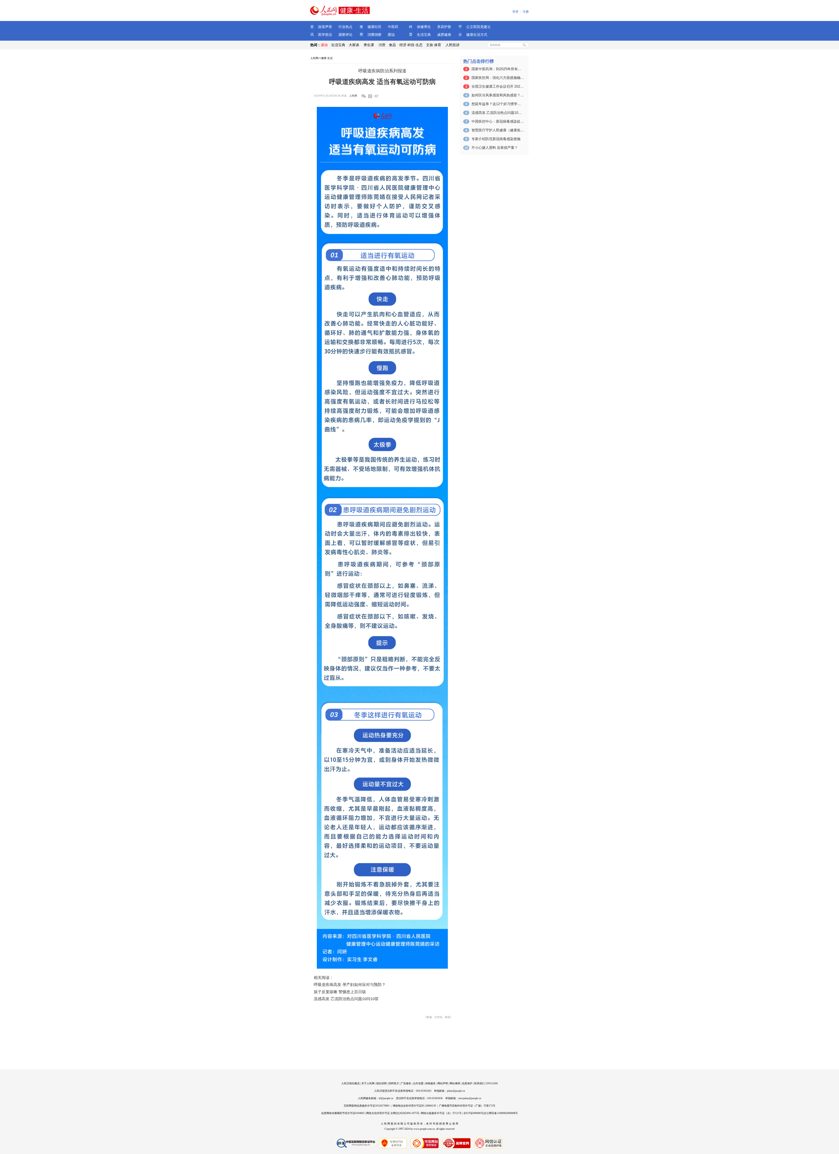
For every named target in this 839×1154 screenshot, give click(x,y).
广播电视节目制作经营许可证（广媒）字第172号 (467, 1105)
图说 (391, 34)
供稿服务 (430, 1083)
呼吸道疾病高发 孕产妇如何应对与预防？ (350, 984)
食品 (392, 45)
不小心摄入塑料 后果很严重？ (495, 147)
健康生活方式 (476, 34)
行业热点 (345, 27)
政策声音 (325, 27)
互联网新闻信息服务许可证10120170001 (367, 1105)
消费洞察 (374, 34)
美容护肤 (444, 27)
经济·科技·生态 (411, 45)
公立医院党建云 (478, 27)
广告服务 (406, 1083)
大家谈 (354, 45)
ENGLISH (492, 1083)
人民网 (314, 58)
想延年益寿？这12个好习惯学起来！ (498, 104)
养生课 (369, 45)
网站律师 (455, 1083)
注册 (526, 11)
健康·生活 (327, 58)
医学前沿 (325, 34)
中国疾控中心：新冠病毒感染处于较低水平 (498, 121)
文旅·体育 (433, 45)
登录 (515, 11)
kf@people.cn (386, 1098)
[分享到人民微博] (370, 96)
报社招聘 (381, 1083)
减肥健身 (444, 34)
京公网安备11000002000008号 (501, 1113)
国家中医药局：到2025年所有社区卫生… (498, 69)
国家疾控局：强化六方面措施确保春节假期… (498, 78)
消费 (381, 45)
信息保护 (467, 1083)
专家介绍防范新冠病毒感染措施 (496, 139)
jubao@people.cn (456, 1090)
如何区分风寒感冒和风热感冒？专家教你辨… (498, 95)
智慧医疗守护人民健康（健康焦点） (498, 130)
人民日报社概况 (350, 1083)
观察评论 (345, 34)
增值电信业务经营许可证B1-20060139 (414, 1105)
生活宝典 (424, 34)
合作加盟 (418, 1083)
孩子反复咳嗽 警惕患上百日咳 (340, 992)
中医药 (393, 27)
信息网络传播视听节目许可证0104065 (342, 1113)
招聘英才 (393, 1083)
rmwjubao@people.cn (469, 1098)
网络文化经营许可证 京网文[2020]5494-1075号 (392, 1113)
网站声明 (442, 1083)
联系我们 (479, 1083)
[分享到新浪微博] (376, 96)
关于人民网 (367, 1083)
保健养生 (424, 27)
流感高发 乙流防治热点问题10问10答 (346, 999)
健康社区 (374, 27)
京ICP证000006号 (473, 1113)
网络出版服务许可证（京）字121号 (441, 1113)
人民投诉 (452, 45)
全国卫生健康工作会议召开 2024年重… (498, 86)
